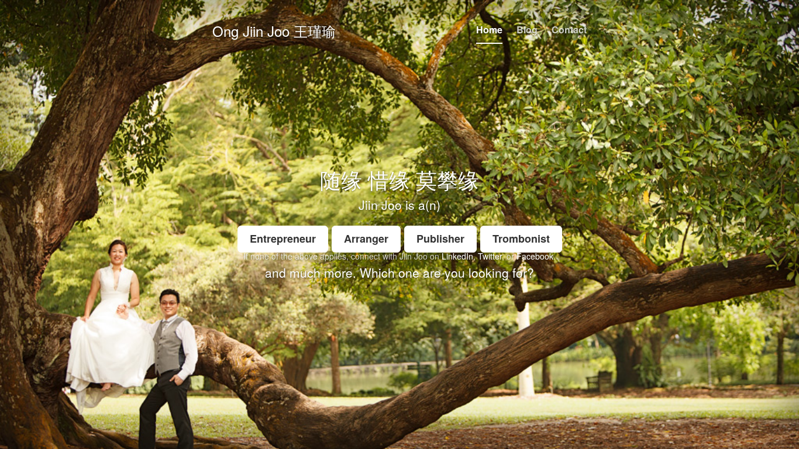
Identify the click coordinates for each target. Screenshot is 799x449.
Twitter (490, 256)
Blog (527, 29)
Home (489, 29)
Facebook (534, 256)
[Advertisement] (399, 367)
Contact (569, 29)
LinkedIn (457, 256)
